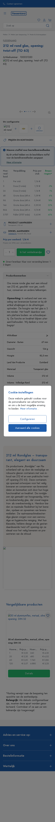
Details (29, 673)
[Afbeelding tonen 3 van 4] (28, 111)
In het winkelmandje (31, 252)
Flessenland (9, 40)
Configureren (27, 419)
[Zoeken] (48, 26)
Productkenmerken (16, 275)
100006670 (12, 234)
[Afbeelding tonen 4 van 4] (30, 111)
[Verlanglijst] (38, 20)
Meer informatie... (29, 408)
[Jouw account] (43, 20)
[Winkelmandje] (49, 20)
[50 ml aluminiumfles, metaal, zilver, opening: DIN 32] (29, 625)
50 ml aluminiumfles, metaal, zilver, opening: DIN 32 (29, 641)
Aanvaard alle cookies (27, 428)
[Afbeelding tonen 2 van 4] (26, 111)
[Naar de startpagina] (19, 13)
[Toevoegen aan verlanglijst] (48, 252)
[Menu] (5, 13)
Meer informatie (14, 162)
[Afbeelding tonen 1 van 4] (24, 111)
